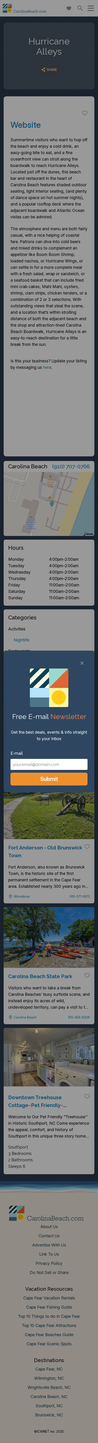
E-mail (16, 753)
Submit (49, 779)
